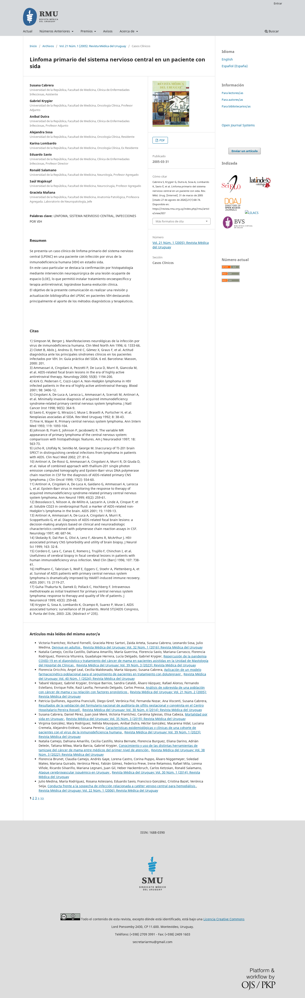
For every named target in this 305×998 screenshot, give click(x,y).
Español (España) (235, 66)
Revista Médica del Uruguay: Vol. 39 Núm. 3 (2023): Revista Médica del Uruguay (136, 665)
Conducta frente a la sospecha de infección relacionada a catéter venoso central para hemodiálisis (122, 786)
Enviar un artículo (245, 151)
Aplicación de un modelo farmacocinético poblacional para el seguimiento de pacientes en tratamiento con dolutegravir (120, 671)
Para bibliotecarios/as (236, 106)
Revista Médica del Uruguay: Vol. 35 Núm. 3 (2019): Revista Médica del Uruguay (126, 719)
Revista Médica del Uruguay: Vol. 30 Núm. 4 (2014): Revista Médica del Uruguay (142, 710)
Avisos (108, 31)
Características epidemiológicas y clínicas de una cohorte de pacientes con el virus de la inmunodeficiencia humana (117, 730)
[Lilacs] (252, 213)
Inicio (33, 46)
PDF (162, 140)
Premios (87, 31)
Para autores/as (232, 100)
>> (42, 798)
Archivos (48, 46)
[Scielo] (231, 192)
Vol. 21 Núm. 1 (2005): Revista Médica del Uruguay (92, 46)
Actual (27, 31)
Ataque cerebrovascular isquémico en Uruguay (74, 772)
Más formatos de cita (170, 221)
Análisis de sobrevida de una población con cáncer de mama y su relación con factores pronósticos (122, 689)
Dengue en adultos (66, 647)
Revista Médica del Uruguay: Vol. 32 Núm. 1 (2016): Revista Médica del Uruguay (143, 647)
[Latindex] (259, 192)
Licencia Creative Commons (223, 919)
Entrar (278, 3)
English (227, 59)
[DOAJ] (233, 213)
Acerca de (127, 31)
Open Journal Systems (238, 125)
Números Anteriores (55, 31)
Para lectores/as (232, 93)
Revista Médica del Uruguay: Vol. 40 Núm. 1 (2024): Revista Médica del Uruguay (122, 676)
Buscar (273, 31)
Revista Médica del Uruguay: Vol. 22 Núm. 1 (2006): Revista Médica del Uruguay (98, 790)
